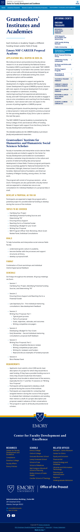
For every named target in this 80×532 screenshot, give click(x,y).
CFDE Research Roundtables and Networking (60, 37)
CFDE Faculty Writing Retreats (62, 43)
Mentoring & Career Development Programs (61, 96)
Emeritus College (12, 460)
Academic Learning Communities (61, 102)
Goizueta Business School (39, 456)
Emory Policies (11, 466)
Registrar (56, 477)
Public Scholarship (61, 47)
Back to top (39, 530)
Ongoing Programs (13, 8)
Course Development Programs (62, 90)
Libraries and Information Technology (62, 468)
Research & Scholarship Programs (59, 31)
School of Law (35, 462)
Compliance (10, 457)
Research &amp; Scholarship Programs (35, 8)
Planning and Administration (58, 473)
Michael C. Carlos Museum (63, 450)
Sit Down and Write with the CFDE (63, 65)
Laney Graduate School (38, 459)
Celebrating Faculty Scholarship (61, 60)
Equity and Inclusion (60, 456)
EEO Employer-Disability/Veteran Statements (29, 527)
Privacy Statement (59, 527)
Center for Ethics (59, 453)
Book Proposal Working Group (63, 56)
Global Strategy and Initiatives (60, 463)
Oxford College (35, 453)
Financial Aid (57, 459)
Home (3, 8)
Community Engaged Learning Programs (61, 85)
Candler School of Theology (40, 478)
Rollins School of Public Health (38, 474)
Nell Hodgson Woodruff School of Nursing (38, 469)
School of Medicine (37, 465)
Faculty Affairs (11, 463)
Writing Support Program (60, 70)
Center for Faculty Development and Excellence (23, 3)
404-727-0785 (12, 510)
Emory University (44, 525)
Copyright (48, 527)
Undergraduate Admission (63, 480)
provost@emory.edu (15, 508)
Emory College (35, 450)
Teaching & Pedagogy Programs (62, 80)
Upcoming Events (63, 18)
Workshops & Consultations (59, 75)
